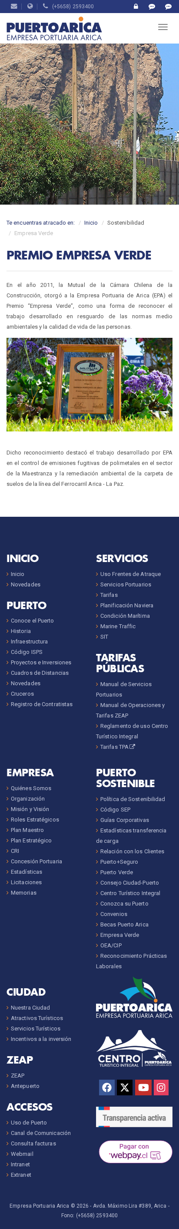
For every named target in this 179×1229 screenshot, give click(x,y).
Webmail (22, 1154)
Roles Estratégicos (35, 819)
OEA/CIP (111, 945)
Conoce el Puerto (32, 620)
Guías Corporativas (124, 820)
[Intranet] (30, 6)
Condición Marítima (125, 616)
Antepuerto (25, 1086)
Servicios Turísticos (35, 1028)
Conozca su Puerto (124, 903)
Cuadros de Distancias (40, 673)
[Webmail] (14, 6)
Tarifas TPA (114, 747)
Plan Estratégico (31, 840)
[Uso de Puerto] (136, 6)
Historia (21, 631)
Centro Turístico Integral (130, 893)
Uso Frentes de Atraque (130, 574)
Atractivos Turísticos (37, 1018)
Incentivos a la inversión (41, 1039)
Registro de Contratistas (42, 704)
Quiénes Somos (31, 788)
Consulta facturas (33, 1143)
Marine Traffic (118, 626)
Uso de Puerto (29, 1122)
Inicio (91, 222)
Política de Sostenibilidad (133, 799)
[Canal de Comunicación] (152, 6)
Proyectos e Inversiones (41, 662)
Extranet (21, 1175)
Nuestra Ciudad (30, 1007)
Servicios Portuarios (125, 584)
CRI (15, 851)
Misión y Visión (30, 809)
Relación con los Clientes (132, 851)
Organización (28, 798)
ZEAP (17, 1075)
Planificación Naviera (126, 605)
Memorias (23, 892)
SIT (104, 636)
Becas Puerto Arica (124, 924)
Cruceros (22, 693)
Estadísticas (26, 872)
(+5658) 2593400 (71, 6)
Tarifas (109, 595)
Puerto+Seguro (119, 862)
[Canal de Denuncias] (168, 6)
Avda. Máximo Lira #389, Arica (130, 1206)
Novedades (25, 584)
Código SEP (115, 809)
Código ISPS (27, 652)
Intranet (20, 1164)
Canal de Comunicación (41, 1133)
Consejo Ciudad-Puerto (129, 882)
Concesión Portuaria (36, 861)
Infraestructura (29, 641)
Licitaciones (26, 882)
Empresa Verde (119, 935)
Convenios (113, 914)
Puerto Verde (116, 872)
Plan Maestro (27, 830)
